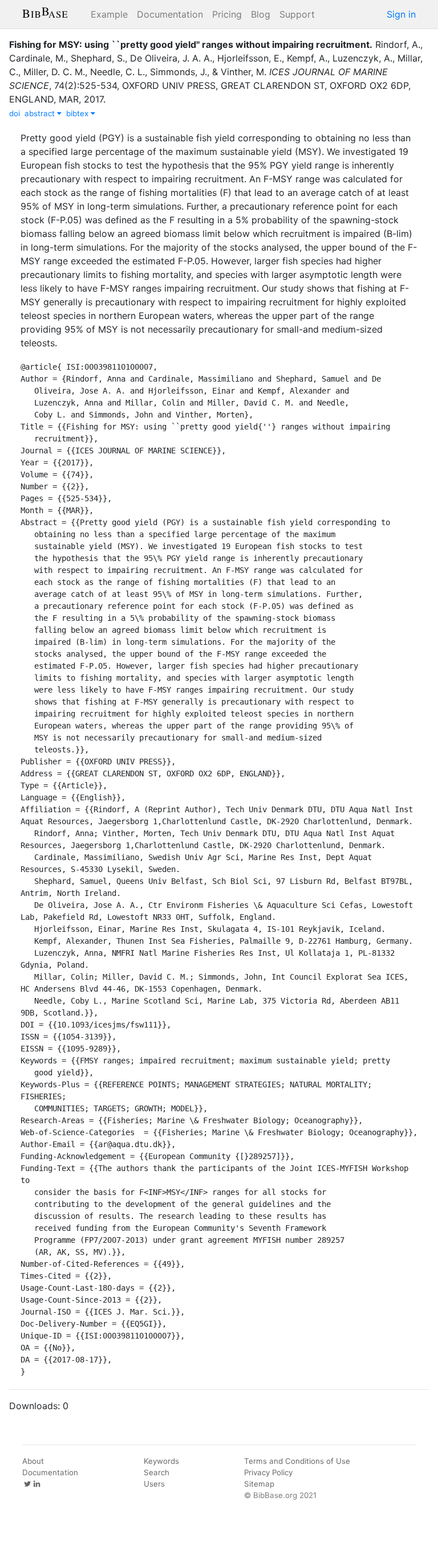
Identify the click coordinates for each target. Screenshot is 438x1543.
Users (154, 1483)
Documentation (170, 14)
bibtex (78, 113)
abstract (41, 113)
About (33, 1461)
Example (109, 14)
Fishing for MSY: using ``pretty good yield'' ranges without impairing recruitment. (190, 44)
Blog (260, 14)
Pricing (227, 14)
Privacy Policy (268, 1472)
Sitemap (259, 1483)
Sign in (401, 14)
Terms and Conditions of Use (297, 1461)
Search (156, 1472)
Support (297, 14)
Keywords (161, 1461)
